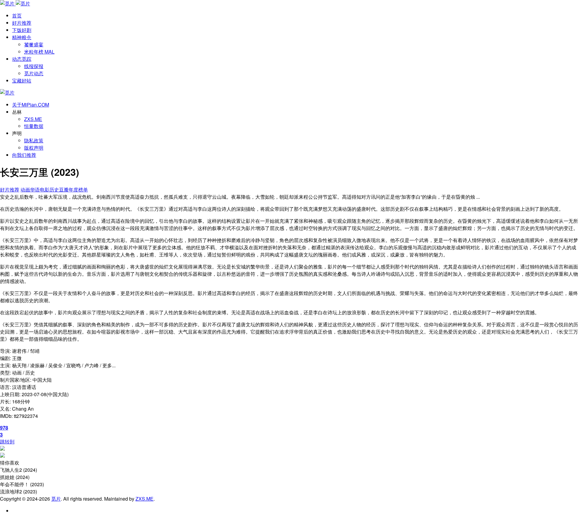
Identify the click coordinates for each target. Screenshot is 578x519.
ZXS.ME (33, 119)
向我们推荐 (24, 154)
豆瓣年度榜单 (73, 189)
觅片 (56, 498)
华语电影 (39, 189)
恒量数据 (33, 126)
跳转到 (7, 441)
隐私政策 (33, 140)
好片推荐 (9, 189)
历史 (54, 189)
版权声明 (33, 147)
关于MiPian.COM (30, 104)
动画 (25, 189)
